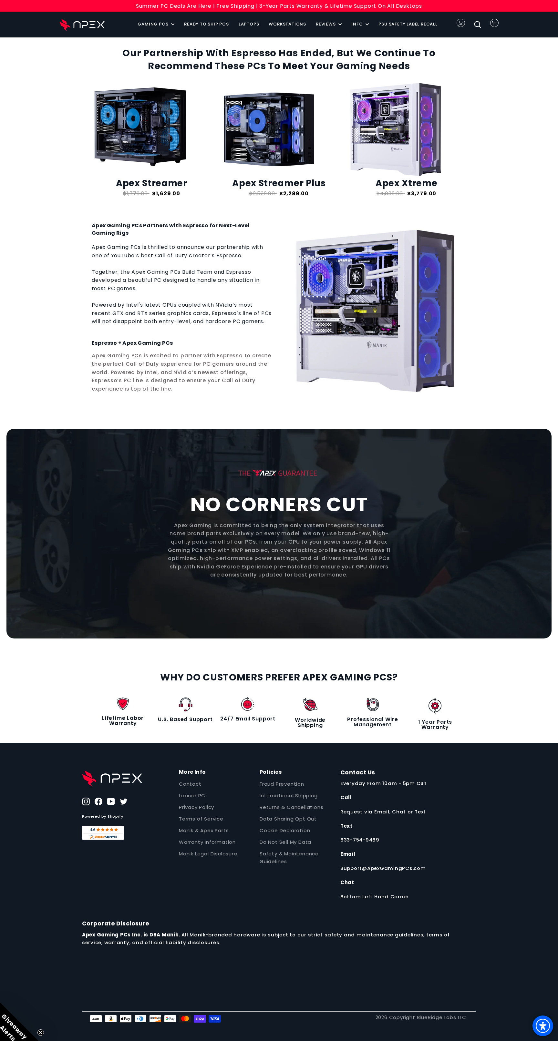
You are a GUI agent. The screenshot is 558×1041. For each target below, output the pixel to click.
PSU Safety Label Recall (407, 24)
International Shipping (289, 795)
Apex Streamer (151, 183)
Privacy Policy (196, 807)
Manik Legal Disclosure (208, 853)
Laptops (249, 24)
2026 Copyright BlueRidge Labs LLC (421, 1017)
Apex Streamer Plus (279, 183)
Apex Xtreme (406, 183)
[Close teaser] (40, 1032)
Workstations (287, 24)
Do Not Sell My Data (285, 842)
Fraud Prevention (282, 784)
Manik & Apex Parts (204, 830)
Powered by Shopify (102, 816)
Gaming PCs (154, 24)
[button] (19, 1021)
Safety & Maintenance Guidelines (289, 857)
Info (357, 24)
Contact (190, 784)
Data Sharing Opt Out (288, 818)
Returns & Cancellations (291, 807)
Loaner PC (192, 795)
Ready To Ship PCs (206, 24)
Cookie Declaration (285, 830)
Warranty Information (207, 842)
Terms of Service (201, 818)
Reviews (326, 24)
